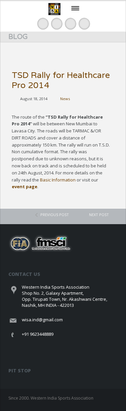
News (65, 98)
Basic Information (58, 180)
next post (99, 214)
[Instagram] (84, 24)
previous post (54, 214)
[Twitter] (56, 24)
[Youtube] (70, 24)
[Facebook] (43, 24)
